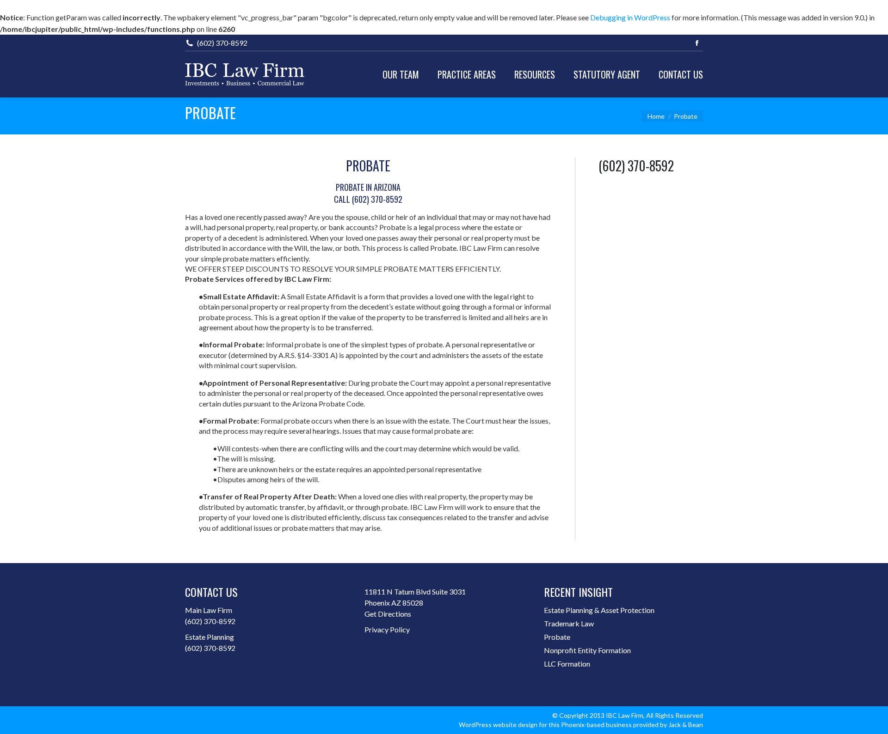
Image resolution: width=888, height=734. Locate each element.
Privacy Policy (387, 629)
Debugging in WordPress (630, 17)
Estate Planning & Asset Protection (599, 610)
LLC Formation (567, 663)
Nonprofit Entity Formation (587, 650)
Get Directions (387, 613)
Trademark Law (569, 623)
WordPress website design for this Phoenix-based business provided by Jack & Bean (581, 724)
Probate (557, 636)
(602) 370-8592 (210, 621)
